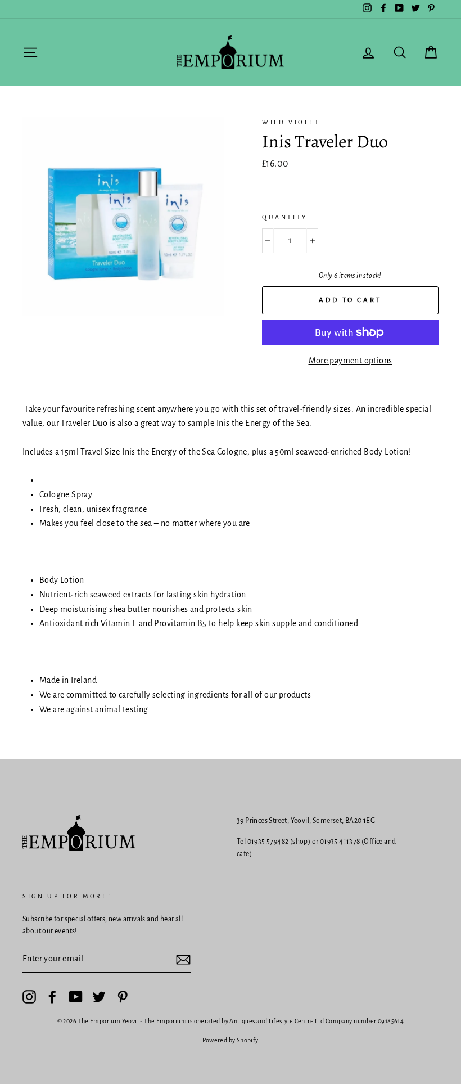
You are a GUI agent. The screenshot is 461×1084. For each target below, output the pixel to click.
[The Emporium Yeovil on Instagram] (29, 997)
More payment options (350, 360)
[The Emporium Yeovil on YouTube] (76, 997)
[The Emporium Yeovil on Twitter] (99, 997)
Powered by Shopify (230, 1040)
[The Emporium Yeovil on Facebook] (52, 997)
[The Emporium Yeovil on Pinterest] (122, 997)
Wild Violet (291, 122)
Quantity (285, 217)
